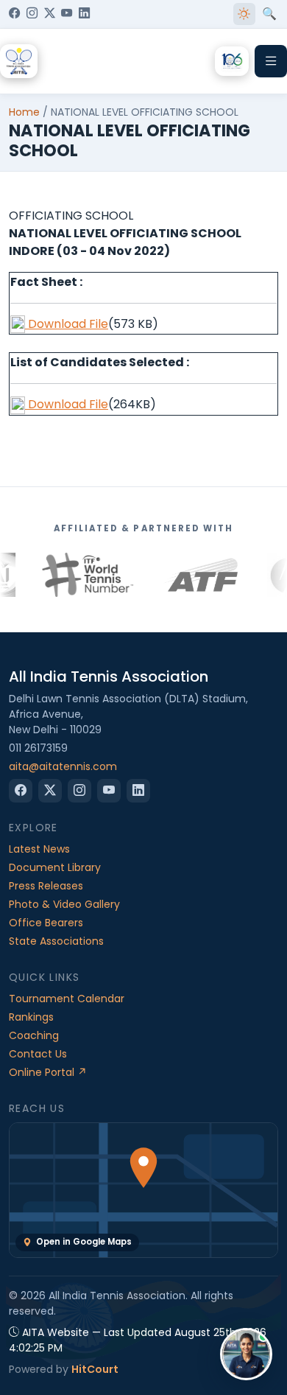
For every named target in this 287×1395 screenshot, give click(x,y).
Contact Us (38, 1053)
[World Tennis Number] (61, 575)
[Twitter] (49, 14)
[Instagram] (32, 14)
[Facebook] (14, 14)
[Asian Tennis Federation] (174, 575)
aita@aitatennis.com (63, 766)
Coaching (34, 1035)
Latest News (39, 849)
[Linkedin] (84, 14)
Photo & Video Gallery (64, 904)
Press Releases (46, 885)
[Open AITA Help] (246, 1354)
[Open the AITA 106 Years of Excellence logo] (232, 61)
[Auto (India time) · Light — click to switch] (244, 14)
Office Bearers (46, 922)
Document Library (55, 867)
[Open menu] (271, 61)
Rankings (31, 1017)
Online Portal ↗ (48, 1072)
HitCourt (94, 1369)
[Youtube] (66, 14)
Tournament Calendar (66, 998)
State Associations (56, 941)
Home (24, 112)
